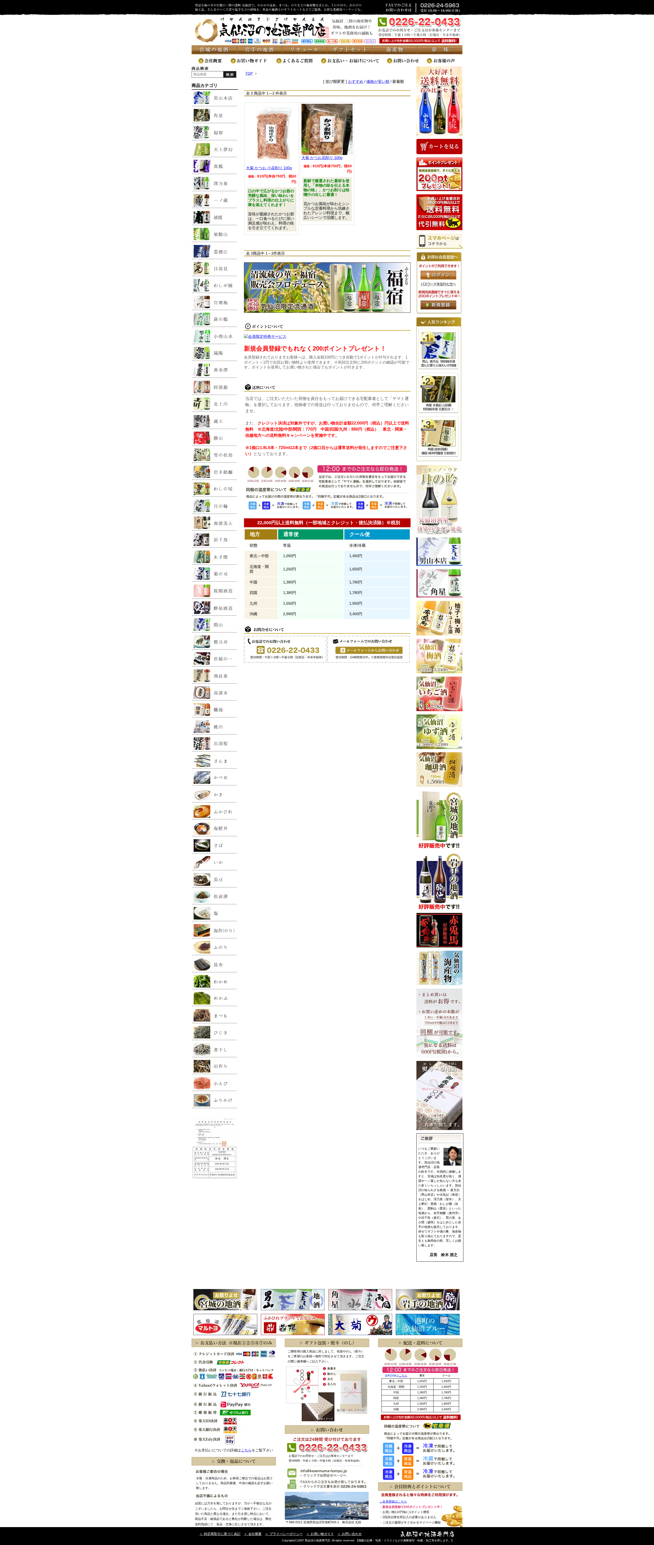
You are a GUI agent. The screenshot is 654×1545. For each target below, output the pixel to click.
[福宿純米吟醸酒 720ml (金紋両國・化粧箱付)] (438, 455)
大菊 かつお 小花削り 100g (269, 168)
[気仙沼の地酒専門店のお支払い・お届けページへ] (353, 63)
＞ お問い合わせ (349, 1534)
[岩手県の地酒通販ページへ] (259, 53)
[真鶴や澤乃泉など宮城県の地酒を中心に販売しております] (225, 1309)
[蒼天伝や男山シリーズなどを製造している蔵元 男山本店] (293, 1309)
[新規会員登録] (438, 308)
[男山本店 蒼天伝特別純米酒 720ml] (438, 368)
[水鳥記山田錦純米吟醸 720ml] (438, 412)
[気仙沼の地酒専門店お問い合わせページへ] (368, 661)
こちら (246, 1450)
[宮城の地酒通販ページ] (214, 53)
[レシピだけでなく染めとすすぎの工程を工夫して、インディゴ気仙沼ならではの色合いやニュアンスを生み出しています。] (428, 1333)
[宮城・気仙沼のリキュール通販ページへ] (304, 53)
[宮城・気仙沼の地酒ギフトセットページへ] (349, 53)
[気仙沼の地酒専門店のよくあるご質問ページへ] (298, 63)
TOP (249, 73)
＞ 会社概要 (253, 1534)
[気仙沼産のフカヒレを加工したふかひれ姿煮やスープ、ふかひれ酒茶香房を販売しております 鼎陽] (293, 1333)
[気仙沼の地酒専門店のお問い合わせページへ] (406, 63)
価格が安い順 (377, 81)
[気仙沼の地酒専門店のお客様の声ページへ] (444, 63)
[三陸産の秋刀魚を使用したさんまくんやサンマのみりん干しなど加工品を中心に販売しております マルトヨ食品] (225, 1333)
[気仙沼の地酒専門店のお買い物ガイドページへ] (253, 63)
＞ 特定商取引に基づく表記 (220, 1534)
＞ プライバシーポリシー (284, 1534)
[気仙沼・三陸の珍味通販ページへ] (440, 53)
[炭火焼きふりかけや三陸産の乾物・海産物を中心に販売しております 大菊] (360, 1333)
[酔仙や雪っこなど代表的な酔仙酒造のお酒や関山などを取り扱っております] (428, 1309)
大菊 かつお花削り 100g (321, 157)
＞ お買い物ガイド (320, 1534)
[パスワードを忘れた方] (438, 285)
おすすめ (355, 81)
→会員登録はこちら (393, 1501)
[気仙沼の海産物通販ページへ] (395, 53)
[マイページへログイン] (438, 278)
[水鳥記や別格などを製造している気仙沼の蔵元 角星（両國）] (360, 1309)
